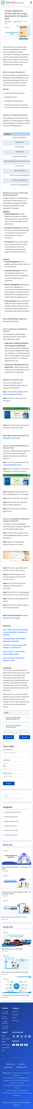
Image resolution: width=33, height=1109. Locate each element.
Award (4, 1042)
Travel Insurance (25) (11, 835)
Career (14, 1017)
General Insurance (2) (11, 817)
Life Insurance (5, 1017)
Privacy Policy (6, 1047)
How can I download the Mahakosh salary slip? (13, 718)
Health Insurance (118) (11, 821)
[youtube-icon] (29, 1036)
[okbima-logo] (12, 2)
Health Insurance (5, 1012)
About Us (15, 1012)
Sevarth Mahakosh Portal (12, 394)
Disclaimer (22, 1064)
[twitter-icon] (21, 1036)
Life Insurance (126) (11, 826)
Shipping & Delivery (21, 1067)
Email (4, 766)
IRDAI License (11, 1064)
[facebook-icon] (13, 1036)
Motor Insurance (5, 1022)
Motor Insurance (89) (11, 830)
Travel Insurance (5, 1027)
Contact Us (15, 1020)
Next (23, 737)
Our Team (15, 1015)
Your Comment (7, 749)
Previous (9, 737)
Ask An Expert (6, 1044)
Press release (6, 1039)
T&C (3, 1050)
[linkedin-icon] (17, 1036)
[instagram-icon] (25, 1036)
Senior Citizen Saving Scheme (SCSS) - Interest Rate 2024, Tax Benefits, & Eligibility (16, 632)
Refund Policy (8, 1067)
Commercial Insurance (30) (13, 812)
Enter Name (6, 760)
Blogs (3, 1036)
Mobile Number (7, 773)
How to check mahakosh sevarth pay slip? (13, 726)
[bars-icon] (31, 2)
